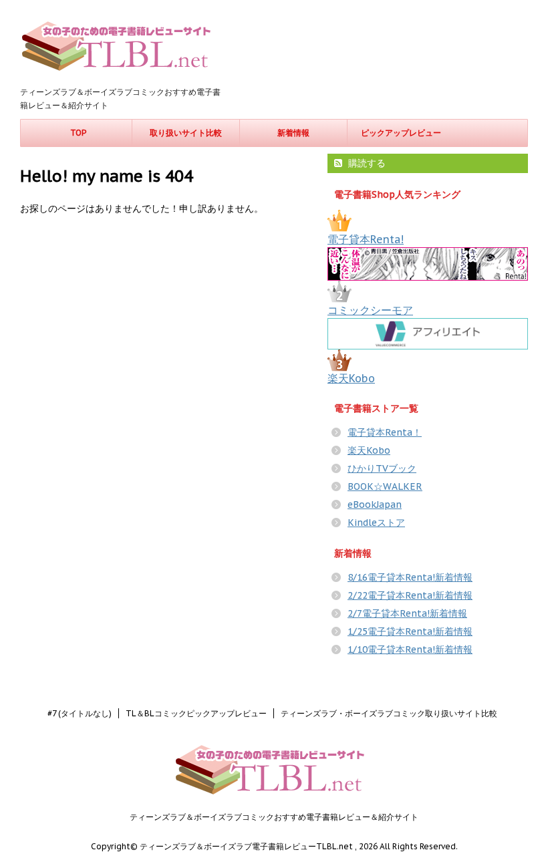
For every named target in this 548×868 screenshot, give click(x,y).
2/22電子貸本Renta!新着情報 (410, 595)
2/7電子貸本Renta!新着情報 (407, 613)
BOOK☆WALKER (385, 486)
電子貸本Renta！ (385, 432)
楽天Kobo (351, 378)
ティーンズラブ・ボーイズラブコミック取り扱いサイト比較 (389, 713)
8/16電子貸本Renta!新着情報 (410, 577)
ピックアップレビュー (401, 133)
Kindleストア (376, 523)
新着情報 (293, 133)
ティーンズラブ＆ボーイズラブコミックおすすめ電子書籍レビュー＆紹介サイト (274, 817)
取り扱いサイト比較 (186, 133)
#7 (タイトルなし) (79, 713)
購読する (366, 163)
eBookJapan (375, 504)
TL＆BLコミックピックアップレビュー (196, 713)
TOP (78, 133)
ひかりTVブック (382, 468)
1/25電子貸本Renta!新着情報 (410, 631)
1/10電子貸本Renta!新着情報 (410, 649)
